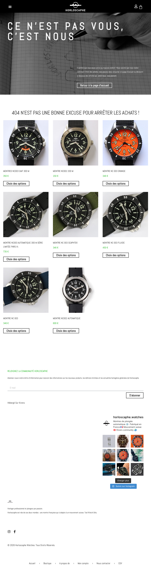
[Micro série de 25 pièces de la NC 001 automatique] (109, 469)
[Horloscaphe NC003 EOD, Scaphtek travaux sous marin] (137, 469)
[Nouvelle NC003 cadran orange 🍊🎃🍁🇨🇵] (123, 455)
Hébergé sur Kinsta (16, 402)
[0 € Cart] (141, 7)
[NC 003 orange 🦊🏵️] (137, 441)
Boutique (47, 563)
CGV (120, 563)
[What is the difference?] (109, 441)
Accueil (32, 563)
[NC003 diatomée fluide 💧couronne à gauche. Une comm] (137, 455)
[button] (10, 6)
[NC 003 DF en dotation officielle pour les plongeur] (123, 441)
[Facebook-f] (14, 531)
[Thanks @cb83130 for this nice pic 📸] (123, 469)
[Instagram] (9, 531)
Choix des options (16, 183)
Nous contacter (103, 563)
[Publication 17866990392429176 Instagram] (109, 455)
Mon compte (83, 563)
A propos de (64, 563)
